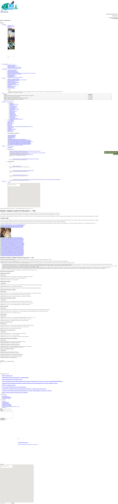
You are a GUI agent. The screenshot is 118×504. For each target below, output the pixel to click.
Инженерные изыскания (11, 64)
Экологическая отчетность (12, 70)
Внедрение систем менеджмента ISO (13, 82)
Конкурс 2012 (10, 125)
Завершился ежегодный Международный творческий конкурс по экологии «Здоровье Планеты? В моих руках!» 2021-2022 (27, 390)
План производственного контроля (13, 72)
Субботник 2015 (12, 112)
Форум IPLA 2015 (12, 111)
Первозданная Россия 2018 (14, 104)
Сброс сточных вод (11, 87)
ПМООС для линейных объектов (9, 385)
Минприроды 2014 (13, 114)
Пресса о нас (10, 130)
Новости (3, 145)
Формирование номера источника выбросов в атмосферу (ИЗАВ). (15, 377)
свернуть (116, 154)
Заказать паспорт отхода (11, 81)
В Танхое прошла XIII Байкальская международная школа (14, 386)
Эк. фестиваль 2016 (13, 106)
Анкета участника (10, 127)
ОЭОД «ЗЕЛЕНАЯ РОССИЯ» (14, 109)
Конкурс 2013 (10, 124)
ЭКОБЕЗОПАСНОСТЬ (4, 11)
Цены (3, 93)
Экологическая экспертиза (12, 86)
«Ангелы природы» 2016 (13, 107)
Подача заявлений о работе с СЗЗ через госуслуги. (12, 379)
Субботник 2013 (12, 117)
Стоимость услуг (10, 25)
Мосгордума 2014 (12, 113)
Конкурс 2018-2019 (11, 121)
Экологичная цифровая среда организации (14, 67)
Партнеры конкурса (11, 129)
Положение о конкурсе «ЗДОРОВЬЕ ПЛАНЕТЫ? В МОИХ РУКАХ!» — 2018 (20, 126)
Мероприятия (10, 27)
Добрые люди (12, 103)
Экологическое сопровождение (13, 69)
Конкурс (3, 101)
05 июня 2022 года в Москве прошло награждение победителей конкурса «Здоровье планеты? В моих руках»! (24, 388)
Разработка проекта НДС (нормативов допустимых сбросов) (17, 79)
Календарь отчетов (11, 146)
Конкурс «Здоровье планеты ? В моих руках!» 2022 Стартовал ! (15, 392)
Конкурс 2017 (10, 122)
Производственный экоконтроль (13, 71)
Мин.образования (12, 108)
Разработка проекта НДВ (12, 83)
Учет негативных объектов (12, 75)
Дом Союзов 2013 (12, 116)
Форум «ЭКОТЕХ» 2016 (13, 105)
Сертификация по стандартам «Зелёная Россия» (15, 77)
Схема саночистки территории (12, 65)
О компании (4, 24)
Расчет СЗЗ (9, 85)
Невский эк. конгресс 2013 (14, 115)
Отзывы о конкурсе (11, 131)
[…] (28, 153)
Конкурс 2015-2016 (11, 123)
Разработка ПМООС (11, 76)
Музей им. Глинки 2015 (13, 110)
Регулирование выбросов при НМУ (13, 84)
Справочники (10, 147)
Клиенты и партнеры (11, 26)
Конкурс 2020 (12, 120)
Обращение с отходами (11, 66)
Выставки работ (10, 102)
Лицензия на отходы (11, 74)
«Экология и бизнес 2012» (14, 118)
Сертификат (10, 128)
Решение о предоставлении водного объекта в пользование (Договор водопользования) (21, 73)
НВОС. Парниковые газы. (7, 375)
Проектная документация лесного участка (14, 68)
